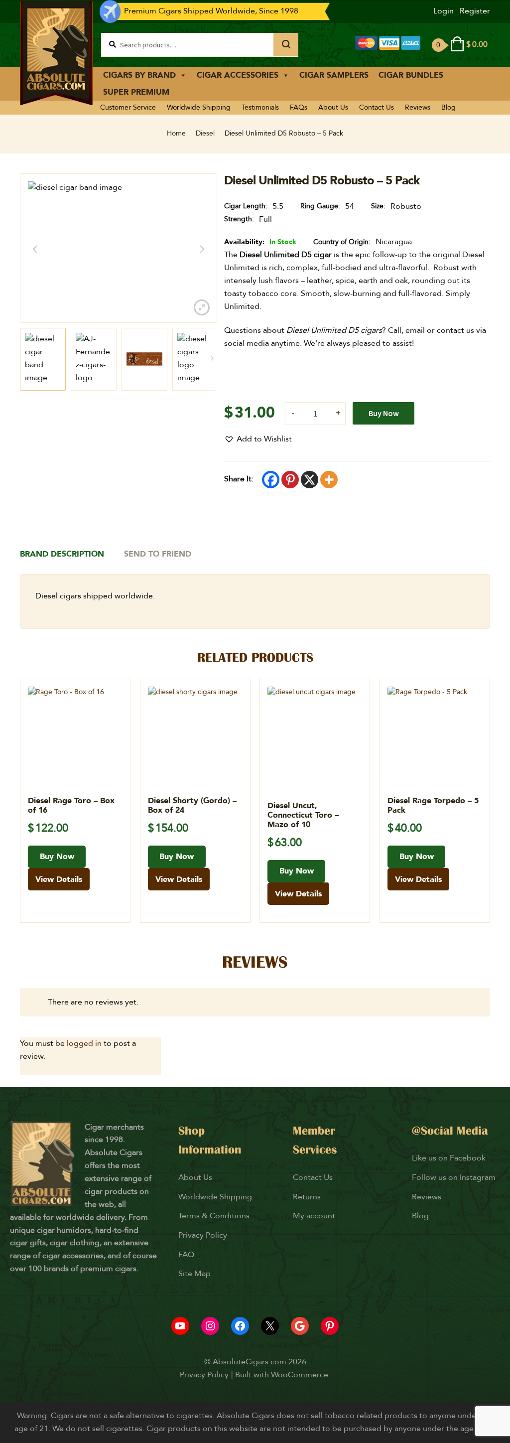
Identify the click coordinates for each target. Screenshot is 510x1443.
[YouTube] (180, 1326)
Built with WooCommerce (281, 1374)
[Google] (300, 1326)
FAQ (186, 1254)
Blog (448, 107)
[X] (309, 479)
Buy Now (384, 413)
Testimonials (260, 107)
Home (176, 133)
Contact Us (376, 107)
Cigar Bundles (411, 75)
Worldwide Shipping (199, 107)
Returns (308, 1196)
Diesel (205, 133)
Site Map (194, 1273)
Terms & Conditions (214, 1215)
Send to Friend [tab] (157, 554)
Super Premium (136, 92)
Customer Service (128, 107)
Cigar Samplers (334, 75)
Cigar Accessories (237, 75)
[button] (258, 439)
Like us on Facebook (449, 1158)
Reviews (417, 107)
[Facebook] (270, 479)
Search (285, 44)
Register (475, 10)
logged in (84, 1043)
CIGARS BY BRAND (139, 75)
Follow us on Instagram (454, 1177)
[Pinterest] (290, 479)
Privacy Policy (202, 1235)
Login (443, 10)
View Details (58, 879)
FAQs (298, 107)
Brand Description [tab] (62, 554)
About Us (333, 107)
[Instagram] (210, 1326)
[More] (329, 479)
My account (314, 1215)
